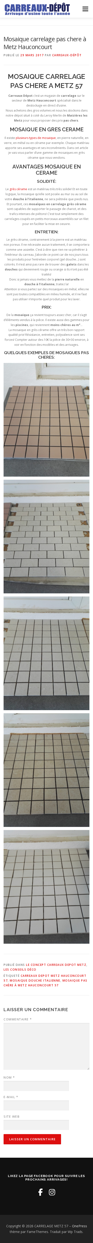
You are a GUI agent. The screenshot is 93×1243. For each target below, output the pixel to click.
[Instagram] (52, 1192)
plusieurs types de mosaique (36, 138)
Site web (12, 1116)
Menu (85, 9)
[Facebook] (40, 1192)
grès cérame (18, 189)
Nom (9, 1077)
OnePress (79, 1226)
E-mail (11, 1097)
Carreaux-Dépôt (67, 55)
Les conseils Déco (20, 970)
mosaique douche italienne (35, 980)
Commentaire (18, 1019)
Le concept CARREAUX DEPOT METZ (56, 965)
